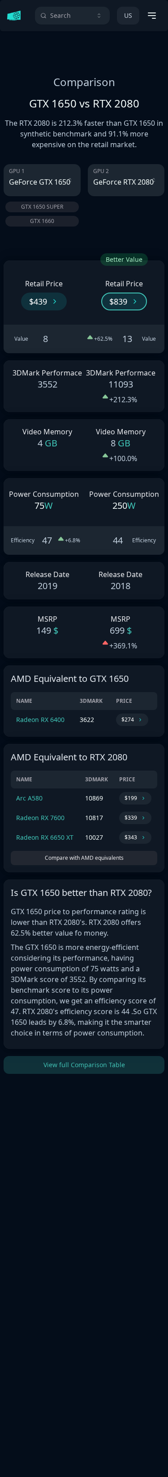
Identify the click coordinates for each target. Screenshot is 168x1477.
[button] (44, 301)
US (128, 15)
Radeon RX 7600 (40, 817)
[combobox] (72, 15)
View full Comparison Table (84, 1064)
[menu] (152, 16)
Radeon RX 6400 (40, 719)
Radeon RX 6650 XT (44, 837)
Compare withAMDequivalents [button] (84, 858)
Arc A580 (29, 798)
